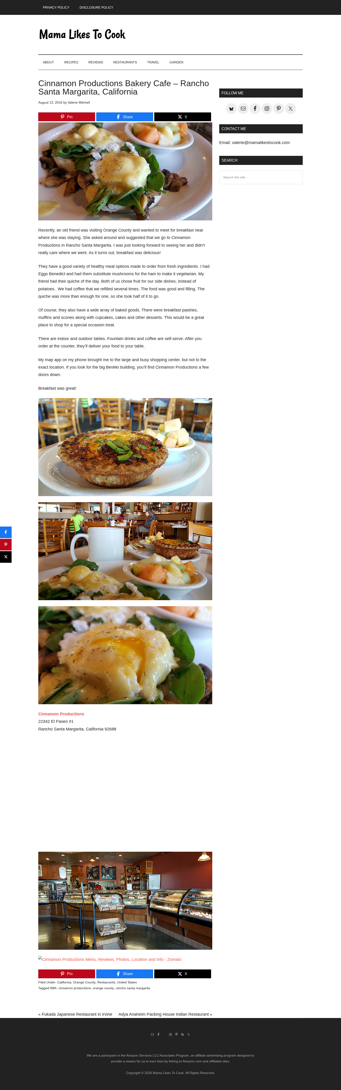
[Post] (6, 557)
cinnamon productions (74, 988)
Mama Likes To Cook (82, 34)
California (64, 982)
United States (127, 982)
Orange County (84, 982)
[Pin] (6, 544)
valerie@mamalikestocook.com (261, 142)
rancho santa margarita (133, 988)
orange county (103, 988)
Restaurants (106, 982)
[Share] (6, 532)
